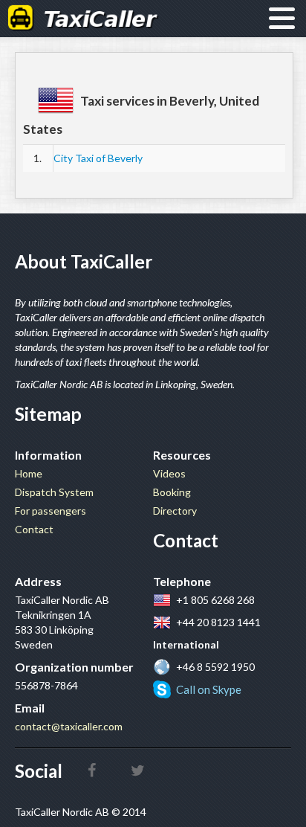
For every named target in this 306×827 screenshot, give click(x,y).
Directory (175, 510)
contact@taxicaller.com (69, 726)
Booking (172, 492)
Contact (34, 529)
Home (28, 473)
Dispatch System (54, 492)
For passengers (50, 510)
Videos (169, 473)
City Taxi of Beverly (98, 158)
